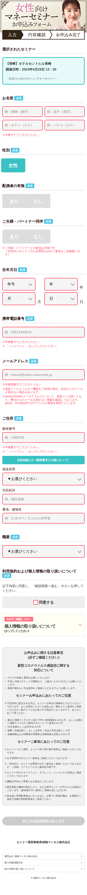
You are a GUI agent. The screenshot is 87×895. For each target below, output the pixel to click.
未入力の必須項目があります (44, 821)
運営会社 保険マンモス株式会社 (21, 856)
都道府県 (8, 469)
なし (38, 201)
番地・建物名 (12, 509)
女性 (13, 165)
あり (14, 201)
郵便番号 (8, 428)
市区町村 (8, 490)
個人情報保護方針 (13, 862)
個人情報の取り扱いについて (19, 869)
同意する (46, 602)
